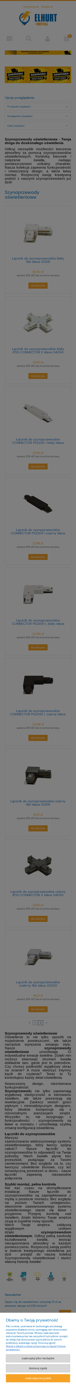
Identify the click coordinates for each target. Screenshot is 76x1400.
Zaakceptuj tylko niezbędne (38, 1358)
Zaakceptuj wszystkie (38, 1378)
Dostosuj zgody (38, 1368)
